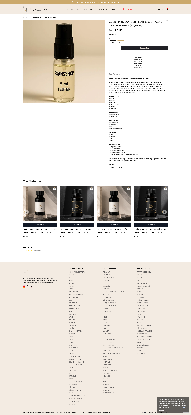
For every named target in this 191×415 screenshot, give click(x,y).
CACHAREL (72, 325)
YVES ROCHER (142, 334)
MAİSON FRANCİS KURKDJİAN (113, 348)
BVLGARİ (72, 320)
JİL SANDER (107, 308)
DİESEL (71, 373)
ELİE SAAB (72, 387)
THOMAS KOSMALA (143, 303)
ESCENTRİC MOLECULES (77, 396)
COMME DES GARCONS (77, 362)
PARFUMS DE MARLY (144, 272)
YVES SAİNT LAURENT (144, 337)
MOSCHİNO (107, 365)
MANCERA (106, 351)
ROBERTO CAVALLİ (143, 286)
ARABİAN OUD (73, 297)
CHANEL (71, 342)
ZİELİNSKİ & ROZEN (143, 345)
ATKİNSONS (73, 278)
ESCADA (71, 393)
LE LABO (106, 337)
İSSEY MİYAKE (107, 297)
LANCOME (106, 325)
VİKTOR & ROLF (142, 328)
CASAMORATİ (73, 348)
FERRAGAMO (107, 272)
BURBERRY (72, 314)
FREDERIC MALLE (108, 278)
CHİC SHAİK (73, 345)
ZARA (139, 342)
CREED (71, 367)
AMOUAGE (72, 275)
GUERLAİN (106, 286)
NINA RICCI (106, 376)
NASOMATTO (107, 373)
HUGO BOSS (107, 294)
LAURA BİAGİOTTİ (109, 334)
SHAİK (139, 292)
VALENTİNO (141, 317)
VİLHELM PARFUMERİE (144, 331)
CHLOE (71, 351)
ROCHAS (140, 289)
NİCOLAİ (106, 379)
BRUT (71, 311)
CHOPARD (72, 353)
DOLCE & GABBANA (75, 381)
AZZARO (71, 286)
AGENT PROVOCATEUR (77, 272)
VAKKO (139, 314)
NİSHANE (106, 384)
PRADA (139, 278)
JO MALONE (107, 311)
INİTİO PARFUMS (108, 300)
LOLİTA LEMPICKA (109, 339)
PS (138, 280)
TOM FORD (141, 308)
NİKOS (105, 381)
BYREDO (71, 317)
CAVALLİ (71, 337)
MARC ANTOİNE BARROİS (111, 353)
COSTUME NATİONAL (76, 365)
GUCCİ (105, 283)
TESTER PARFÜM (50, 17)
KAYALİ (105, 320)
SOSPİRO (140, 294)
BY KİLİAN (72, 322)
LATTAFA (106, 331)
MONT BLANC (107, 359)
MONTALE (106, 362)
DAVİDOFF (72, 370)
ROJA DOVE (141, 353)
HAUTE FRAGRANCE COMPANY (113, 292)
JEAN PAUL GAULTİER (110, 306)
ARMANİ (71, 283)
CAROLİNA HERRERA (75, 331)
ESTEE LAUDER (74, 401)
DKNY (71, 379)
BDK (70, 300)
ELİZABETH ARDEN (75, 390)
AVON (71, 289)
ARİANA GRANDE (74, 292)
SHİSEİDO (140, 297)
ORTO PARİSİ (107, 390)
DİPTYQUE (72, 376)
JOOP (105, 314)
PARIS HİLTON (142, 275)
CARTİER (72, 334)
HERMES (106, 289)
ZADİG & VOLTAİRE (143, 339)
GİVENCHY (106, 280)
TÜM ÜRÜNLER (37, 17)
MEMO (105, 356)
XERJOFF (140, 348)
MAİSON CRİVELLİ (109, 345)
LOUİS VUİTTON (108, 342)
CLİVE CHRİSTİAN (75, 359)
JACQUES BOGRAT (109, 303)
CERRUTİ (72, 339)
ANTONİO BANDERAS (76, 294)
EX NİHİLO (72, 404)
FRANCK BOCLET (108, 275)
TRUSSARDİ (141, 311)
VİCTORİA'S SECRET (144, 325)
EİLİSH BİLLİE (73, 384)
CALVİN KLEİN (73, 328)
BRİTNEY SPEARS (75, 306)
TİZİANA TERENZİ (143, 306)
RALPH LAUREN (142, 283)
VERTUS (140, 322)
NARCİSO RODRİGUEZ (110, 370)
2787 (139, 351)
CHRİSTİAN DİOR (74, 356)
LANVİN (105, 328)
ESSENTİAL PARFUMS (76, 398)
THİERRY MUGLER (143, 300)
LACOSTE (106, 322)
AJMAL (71, 280)
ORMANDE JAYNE (109, 387)
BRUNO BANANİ (74, 308)
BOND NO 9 (73, 303)
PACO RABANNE (108, 393)
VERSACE (140, 320)
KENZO (105, 317)
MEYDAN (106, 367)
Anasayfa (26, 17)
